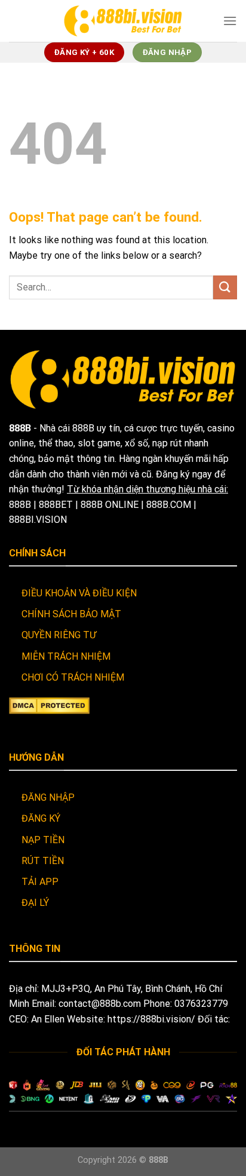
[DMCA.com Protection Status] (49, 704)
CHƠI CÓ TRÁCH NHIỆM (72, 677)
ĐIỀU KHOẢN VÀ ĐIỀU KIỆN (79, 593)
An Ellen (47, 1019)
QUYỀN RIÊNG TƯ (58, 635)
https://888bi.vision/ (151, 1019)
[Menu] (230, 20)
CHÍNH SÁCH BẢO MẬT (71, 614)
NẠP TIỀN (42, 840)
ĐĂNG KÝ (40, 818)
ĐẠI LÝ (35, 902)
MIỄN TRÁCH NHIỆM (65, 656)
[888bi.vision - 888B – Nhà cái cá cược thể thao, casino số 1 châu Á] (123, 20)
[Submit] (225, 287)
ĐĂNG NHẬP (48, 797)
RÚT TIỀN (42, 860)
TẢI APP (40, 881)
